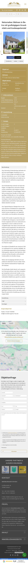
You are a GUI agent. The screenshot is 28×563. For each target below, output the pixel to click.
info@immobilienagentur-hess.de (9, 313)
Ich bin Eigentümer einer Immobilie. (10, 445)
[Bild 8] (12, 54)
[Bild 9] (13, 54)
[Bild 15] (22, 54)
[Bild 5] (7, 54)
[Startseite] (14, 4)
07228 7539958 (8, 10)
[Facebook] (17, 10)
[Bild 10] (14, 54)
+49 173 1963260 (10, 493)
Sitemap (20, 550)
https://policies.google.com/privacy (14, 337)
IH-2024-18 (5, 85)
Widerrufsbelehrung (9, 552)
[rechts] (20, 14)
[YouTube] (22, 10)
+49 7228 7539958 (9, 491)
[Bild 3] (4, 54)
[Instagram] (25, 10)
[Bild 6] (9, 54)
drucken (21, 61)
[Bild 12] (17, 54)
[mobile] (25, 4)
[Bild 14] (20, 54)
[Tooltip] (26, 559)
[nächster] (24, 469)
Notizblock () (9, 61)
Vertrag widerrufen (19, 552)
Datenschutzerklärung (12, 432)
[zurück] (3, 469)
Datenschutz (15, 550)
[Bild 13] (19, 54)
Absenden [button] (14, 451)
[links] (7, 14)
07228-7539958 (24, 555)
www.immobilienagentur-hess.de (15, 498)
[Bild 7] (10, 54)
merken (15, 61)
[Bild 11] (16, 54)
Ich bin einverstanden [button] (13, 341)
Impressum (8, 550)
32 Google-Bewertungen (21, 561)
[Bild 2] (3, 54)
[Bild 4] (6, 54)
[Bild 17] (24, 54)
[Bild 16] (23, 54)
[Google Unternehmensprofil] (20, 10)
